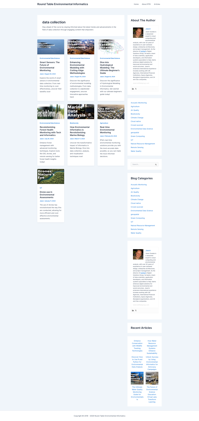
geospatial (135, 132)
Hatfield (143, 51)
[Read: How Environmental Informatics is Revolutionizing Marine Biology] (80, 111)
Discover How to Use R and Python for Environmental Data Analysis (137, 362)
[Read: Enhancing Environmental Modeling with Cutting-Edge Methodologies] (80, 47)
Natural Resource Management (143, 144)
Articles (157, 4)
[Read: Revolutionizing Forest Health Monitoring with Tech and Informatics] (50, 111)
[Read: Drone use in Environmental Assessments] (50, 176)
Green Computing (138, 136)
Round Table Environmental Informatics (62, 4)
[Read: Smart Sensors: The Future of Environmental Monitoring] (50, 47)
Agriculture (104, 123)
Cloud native (136, 121)
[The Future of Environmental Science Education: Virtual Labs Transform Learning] (152, 378)
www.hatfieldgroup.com (141, 83)
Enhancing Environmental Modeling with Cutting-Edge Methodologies (77, 67)
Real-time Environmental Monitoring (107, 130)
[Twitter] (136, 89)
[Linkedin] (133, 89)
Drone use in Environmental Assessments (47, 195)
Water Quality (136, 151)
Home (136, 4)
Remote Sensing (137, 147)
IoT (41, 188)
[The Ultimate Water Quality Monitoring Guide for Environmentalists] (137, 378)
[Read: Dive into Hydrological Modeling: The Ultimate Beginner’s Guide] (111, 47)
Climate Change (137, 118)
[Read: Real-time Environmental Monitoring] (111, 111)
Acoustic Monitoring (139, 103)
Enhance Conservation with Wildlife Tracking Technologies (137, 346)
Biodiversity (74, 123)
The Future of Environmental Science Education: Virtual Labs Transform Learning (152, 394)
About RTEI (146, 4)
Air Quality (135, 110)
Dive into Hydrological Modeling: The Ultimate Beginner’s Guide (110, 67)
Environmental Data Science (50, 58)
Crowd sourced (137, 125)
